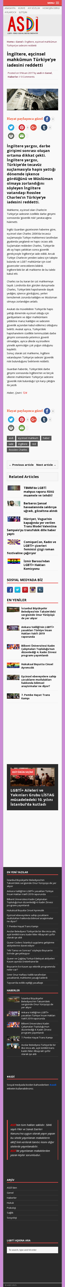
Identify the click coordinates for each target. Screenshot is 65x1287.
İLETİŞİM (23, 12)
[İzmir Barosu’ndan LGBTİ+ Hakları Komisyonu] (14, 561)
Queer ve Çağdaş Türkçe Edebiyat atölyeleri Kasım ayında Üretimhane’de (31, 960)
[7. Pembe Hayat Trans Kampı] (13, 696)
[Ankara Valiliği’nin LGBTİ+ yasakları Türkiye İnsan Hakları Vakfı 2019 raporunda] (13, 628)
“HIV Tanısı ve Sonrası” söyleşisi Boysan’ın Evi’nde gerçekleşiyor (30, 952)
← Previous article (21, 464)
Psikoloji (11, 1207)
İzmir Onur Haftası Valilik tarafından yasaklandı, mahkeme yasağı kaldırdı (27, 976)
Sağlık (10, 1212)
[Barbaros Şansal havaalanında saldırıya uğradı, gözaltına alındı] (14, 504)
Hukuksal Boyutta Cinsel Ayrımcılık (37, 665)
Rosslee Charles (18, 449)
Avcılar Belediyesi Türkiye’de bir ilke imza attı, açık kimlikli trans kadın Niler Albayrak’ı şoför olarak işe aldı (31, 934)
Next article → (46, 464)
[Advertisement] (34, 737)
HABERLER (13, 990)
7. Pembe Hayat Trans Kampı (35, 696)
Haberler (13, 76)
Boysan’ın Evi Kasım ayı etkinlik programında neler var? (31, 968)
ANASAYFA (10, 8)
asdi (39, 73)
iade (11, 444)
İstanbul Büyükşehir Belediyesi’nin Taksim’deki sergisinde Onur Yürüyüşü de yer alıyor (38, 613)
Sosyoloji (12, 1217)
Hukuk (10, 1202)
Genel (48, 73)
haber (46, 438)
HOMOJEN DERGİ (51, 8)
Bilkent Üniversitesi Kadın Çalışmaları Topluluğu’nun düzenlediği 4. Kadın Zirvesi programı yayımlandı (38, 650)
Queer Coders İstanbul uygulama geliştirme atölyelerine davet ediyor (30, 944)
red (34, 444)
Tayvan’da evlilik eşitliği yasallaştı (25, 982)
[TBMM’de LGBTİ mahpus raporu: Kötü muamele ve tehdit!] (14, 488)
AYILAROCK (10, 12)
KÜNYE (21, 8)
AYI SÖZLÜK (34, 8)
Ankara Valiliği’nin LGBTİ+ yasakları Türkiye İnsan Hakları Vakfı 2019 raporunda (37, 632)
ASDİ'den (12, 1187)
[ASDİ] (32, 25)
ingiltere (22, 444)
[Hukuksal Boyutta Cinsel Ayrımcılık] (13, 665)
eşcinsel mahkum (28, 438)
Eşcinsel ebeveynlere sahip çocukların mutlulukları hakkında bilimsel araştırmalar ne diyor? (38, 681)
